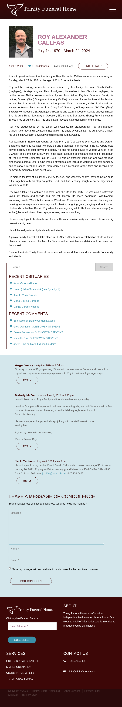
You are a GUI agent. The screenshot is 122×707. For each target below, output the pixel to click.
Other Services (72, 690)
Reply (27, 380)
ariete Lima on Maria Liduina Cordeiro (35, 344)
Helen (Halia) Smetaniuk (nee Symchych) (37, 289)
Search (104, 267)
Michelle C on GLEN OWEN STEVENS (36, 338)
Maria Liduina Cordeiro (26, 301)
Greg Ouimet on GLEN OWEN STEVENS (37, 326)
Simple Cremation (18, 666)
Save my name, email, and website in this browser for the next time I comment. (56, 569)
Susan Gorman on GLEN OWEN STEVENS (38, 332)
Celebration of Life (20, 672)
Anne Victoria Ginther (25, 283)
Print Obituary (65, 66)
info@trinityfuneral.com (81, 671)
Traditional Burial (19, 678)
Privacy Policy (92, 690)
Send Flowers (93, 66)
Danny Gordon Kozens (26, 306)
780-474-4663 (76, 661)
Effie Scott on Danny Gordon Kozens (34, 320)
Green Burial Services (22, 661)
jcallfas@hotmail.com (54, 473)
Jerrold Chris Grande (25, 295)
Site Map (13, 694)
